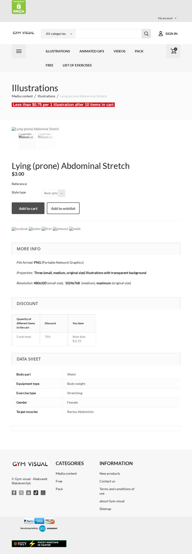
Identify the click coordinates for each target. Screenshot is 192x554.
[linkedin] (47, 229)
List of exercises (77, 65)
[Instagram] (43, 493)
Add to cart (28, 208)
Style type (19, 192)
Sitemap (105, 509)
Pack (139, 51)
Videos (120, 51)
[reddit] (75, 229)
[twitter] (35, 229)
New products (110, 473)
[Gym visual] (23, 33)
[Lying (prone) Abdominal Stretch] (28, 141)
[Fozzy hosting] (39, 543)
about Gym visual (112, 501)
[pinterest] (60, 229)
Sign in (171, 34)
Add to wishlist (63, 208)
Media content (66, 473)
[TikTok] (36, 493)
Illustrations (58, 51)
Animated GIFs (91, 51)
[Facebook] (14, 493)
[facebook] (20, 229)
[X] (21, 493)
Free (49, 65)
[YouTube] (28, 493)
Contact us (107, 481)
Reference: (19, 184)
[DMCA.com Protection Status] (19, 6)
